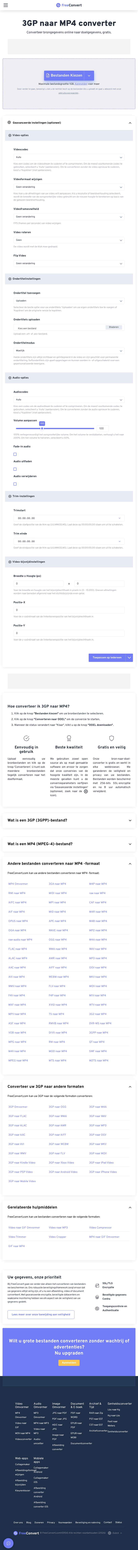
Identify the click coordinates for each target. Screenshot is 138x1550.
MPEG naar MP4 (18, 1060)
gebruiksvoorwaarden (68, 93)
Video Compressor (100, 1227)
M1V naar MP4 (97, 995)
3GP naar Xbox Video (61, 1163)
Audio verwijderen (25, 476)
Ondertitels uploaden (26, 319)
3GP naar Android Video (63, 1172)
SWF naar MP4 (98, 1051)
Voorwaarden (65, 1522)
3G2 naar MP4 (98, 1014)
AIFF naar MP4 (58, 967)
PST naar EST (96, 1419)
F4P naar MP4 (57, 995)
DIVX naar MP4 (58, 1033)
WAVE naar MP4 (58, 930)
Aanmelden (81, 84)
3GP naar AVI (16, 1144)
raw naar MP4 (97, 893)
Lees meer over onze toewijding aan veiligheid (41, 1314)
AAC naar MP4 (17, 967)
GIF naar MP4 (16, 1246)
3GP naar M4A (98, 1107)
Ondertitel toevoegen (26, 293)
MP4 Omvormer (18, 884)
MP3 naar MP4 (98, 958)
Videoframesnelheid (26, 209)
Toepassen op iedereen (107, 657)
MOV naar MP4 (98, 986)
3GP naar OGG (57, 1107)
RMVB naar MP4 (58, 1023)
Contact (108, 1522)
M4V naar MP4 (17, 1051)
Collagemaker (22, 1464)
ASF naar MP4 (17, 1023)
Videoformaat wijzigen (27, 179)
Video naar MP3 (58, 1227)
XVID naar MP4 (58, 1005)
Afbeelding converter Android (40, 1492)
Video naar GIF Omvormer (24, 1227)
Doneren (39, 1522)
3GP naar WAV (97, 1116)
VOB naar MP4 (17, 1033)
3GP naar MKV (98, 1144)
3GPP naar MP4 (98, 1033)
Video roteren (22, 232)
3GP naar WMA (58, 1116)
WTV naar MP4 (98, 1005)
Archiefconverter (98, 1430)
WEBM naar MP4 (59, 977)
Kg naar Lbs (114, 1415)
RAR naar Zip (96, 1413)
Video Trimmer (17, 1237)
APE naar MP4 (57, 921)
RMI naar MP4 (16, 893)
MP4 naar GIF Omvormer (104, 1237)
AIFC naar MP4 (17, 902)
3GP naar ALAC (17, 1125)
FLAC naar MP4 (17, 949)
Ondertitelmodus (24, 343)
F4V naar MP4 (16, 995)
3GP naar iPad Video (101, 1163)
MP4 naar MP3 (41, 1423)
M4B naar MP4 (98, 921)
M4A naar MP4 (98, 940)
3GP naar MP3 (98, 1125)
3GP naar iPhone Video (103, 1172)
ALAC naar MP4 (17, 958)
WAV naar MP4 (98, 949)
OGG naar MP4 (58, 940)
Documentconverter (81, 1443)
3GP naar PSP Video (20, 1172)
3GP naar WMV (17, 1153)
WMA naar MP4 (58, 949)
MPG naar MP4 (17, 1042)
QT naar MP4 (97, 1042)
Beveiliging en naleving (87, 1522)
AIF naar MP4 (16, 912)
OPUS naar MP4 (18, 921)
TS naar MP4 (56, 1014)
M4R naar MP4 (98, 912)
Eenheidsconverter (118, 1431)
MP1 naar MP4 (57, 902)
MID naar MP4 (57, 912)
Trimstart (19, 510)
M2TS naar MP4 (98, 1060)
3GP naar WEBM (58, 1144)
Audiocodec (20, 392)
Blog (28, 1522)
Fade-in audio (21, 446)
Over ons (18, 1522)
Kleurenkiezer (22, 1490)
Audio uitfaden (22, 461)
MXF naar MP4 (17, 1005)
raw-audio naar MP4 (20, 940)
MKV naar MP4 (98, 977)
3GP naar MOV (98, 1153)
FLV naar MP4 (57, 986)
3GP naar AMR (57, 1125)
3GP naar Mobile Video (22, 1181)
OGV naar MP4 (98, 967)
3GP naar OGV (97, 1135)
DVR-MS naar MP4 (100, 1023)
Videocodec (20, 149)
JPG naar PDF (59, 1413)
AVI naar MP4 (16, 977)
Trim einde (20, 533)
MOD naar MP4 (58, 1051)
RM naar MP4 (57, 1042)
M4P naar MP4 (98, 884)
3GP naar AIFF (57, 1135)
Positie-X (19, 602)
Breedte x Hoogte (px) (27, 576)
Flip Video (19, 255)
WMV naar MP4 (17, 986)
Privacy (51, 1522)
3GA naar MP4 (57, 884)
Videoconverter (23, 1439)
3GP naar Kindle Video (21, 1163)
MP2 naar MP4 (98, 930)
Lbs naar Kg (114, 1409)
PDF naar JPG (59, 1419)
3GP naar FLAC (17, 1116)
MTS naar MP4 (57, 1060)
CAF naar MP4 (97, 902)
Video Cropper (57, 1237)
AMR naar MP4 (58, 958)
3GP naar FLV (57, 1153)
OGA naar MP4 (17, 930)
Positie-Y (19, 625)
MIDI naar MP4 (58, 893)
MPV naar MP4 (17, 1014)
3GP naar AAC (16, 1135)
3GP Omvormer (17, 1107)
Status (118, 1522)
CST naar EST (96, 1425)
